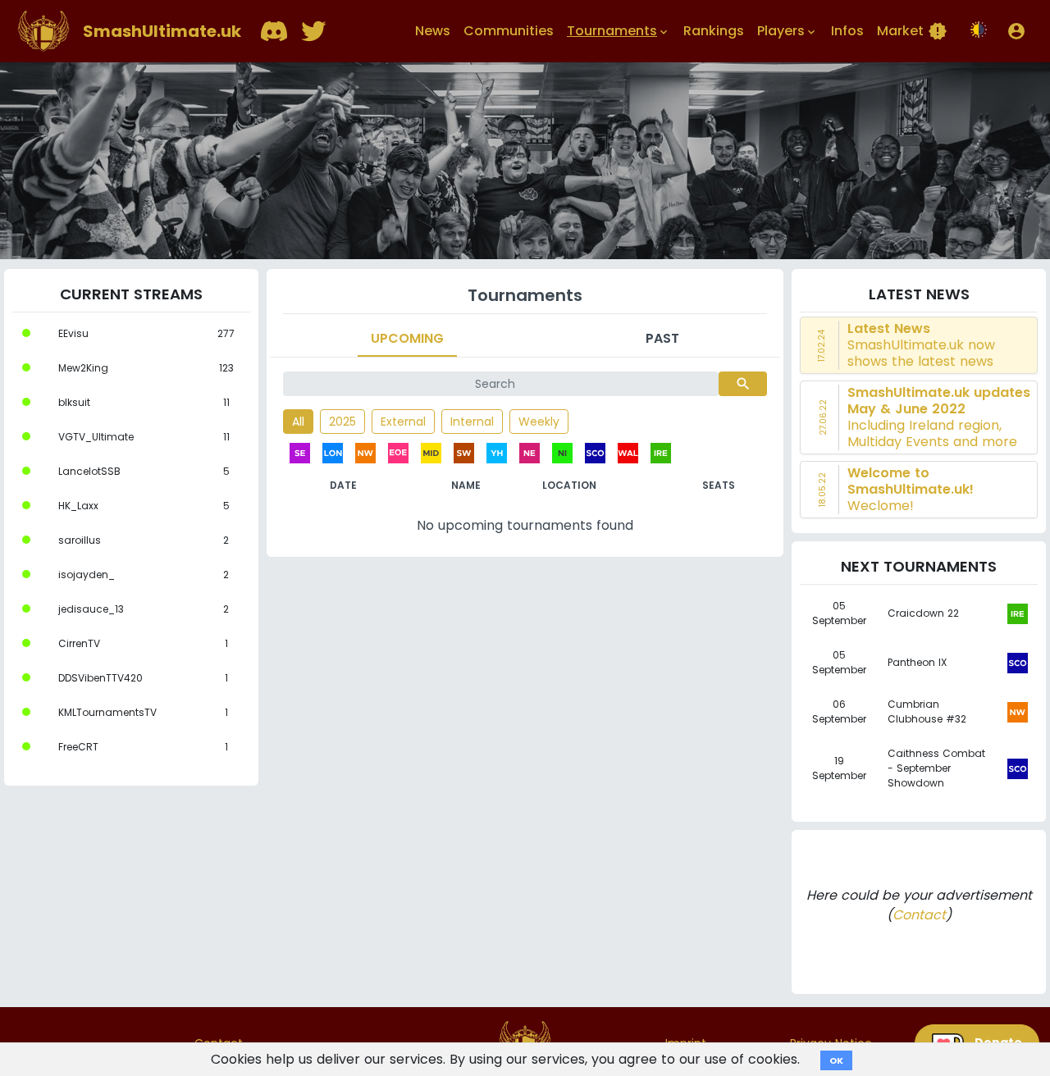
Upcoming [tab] (407, 338)
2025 (342, 421)
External (403, 421)
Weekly (538, 421)
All (298, 421)
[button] (1016, 31)
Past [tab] (662, 338)
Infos (847, 30)
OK (836, 1060)
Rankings (713, 30)
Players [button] (787, 30)
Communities (508, 30)
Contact (919, 914)
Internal (472, 421)
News (432, 30)
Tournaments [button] (618, 30)
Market (912, 31)
